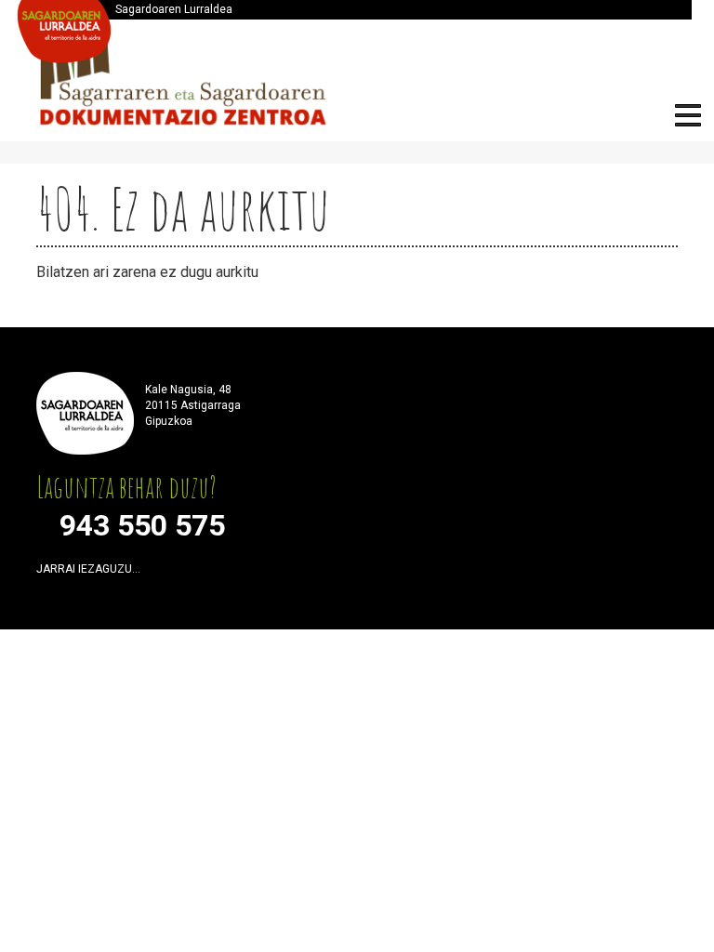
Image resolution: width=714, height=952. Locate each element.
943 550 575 (142, 525)
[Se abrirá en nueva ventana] (160, 573)
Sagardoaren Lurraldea (173, 9)
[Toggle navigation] (688, 118)
